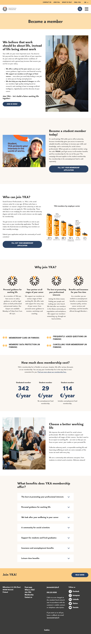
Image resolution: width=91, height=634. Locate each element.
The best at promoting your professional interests (42, 497)
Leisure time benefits (30, 558)
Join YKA (56, 2)
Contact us (47, 2)
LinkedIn (76, 599)
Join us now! (12, 104)
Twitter (75, 603)
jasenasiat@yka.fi (53, 618)
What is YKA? (67, 2)
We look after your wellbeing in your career (39, 517)
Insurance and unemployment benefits (37, 548)
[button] (86, 9)
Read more (79, 575)
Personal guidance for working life (36, 507)
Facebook (76, 591)
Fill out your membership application (68, 169)
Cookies (47, 630)
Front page (28, 587)
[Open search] (80, 9)
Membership (29, 595)
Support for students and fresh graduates (39, 538)
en (85, 2)
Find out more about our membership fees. (52, 372)
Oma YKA (77, 2)
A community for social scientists (35, 528)
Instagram (76, 595)
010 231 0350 (52, 592)
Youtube (75, 607)
